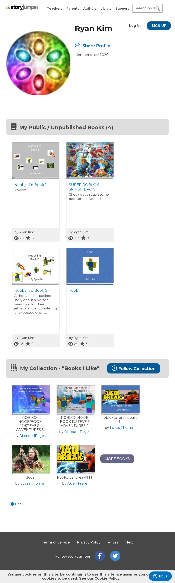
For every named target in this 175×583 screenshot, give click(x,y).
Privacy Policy (89, 542)
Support (122, 8)
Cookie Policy (107, 578)
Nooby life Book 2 (31, 290)
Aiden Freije (77, 483)
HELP (163, 576)
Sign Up (159, 26)
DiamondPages (32, 436)
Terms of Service (56, 542)
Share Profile (95, 45)
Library (106, 8)
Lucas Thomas (122, 428)
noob (74, 290)
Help (129, 542)
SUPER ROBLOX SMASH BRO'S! (84, 186)
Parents (72, 8)
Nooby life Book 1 (30, 184)
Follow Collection (137, 368)
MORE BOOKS (117, 459)
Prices (113, 542)
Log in (135, 26)
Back (18, 504)
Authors (89, 8)
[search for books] (157, 8)
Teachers (54, 8)
